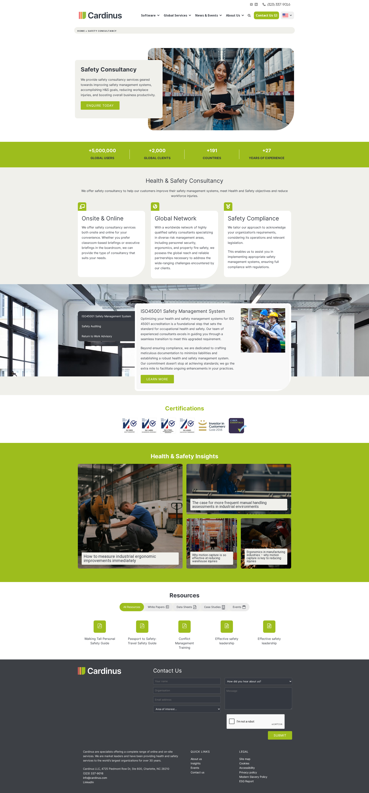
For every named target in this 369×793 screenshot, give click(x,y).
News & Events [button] (206, 15)
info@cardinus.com (95, 777)
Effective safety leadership (226, 641)
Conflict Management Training (184, 643)
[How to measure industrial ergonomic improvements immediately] (130, 516)
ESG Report (246, 781)
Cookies (244, 763)
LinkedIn (88, 782)
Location (287, 15)
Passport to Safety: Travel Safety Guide (142, 641)
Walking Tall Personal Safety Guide (99, 641)
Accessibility (247, 767)
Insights (195, 763)
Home (81, 30)
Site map (244, 759)
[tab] (106, 316)
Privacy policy (248, 772)
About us (196, 759)
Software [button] (148, 15)
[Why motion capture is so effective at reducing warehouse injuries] (211, 543)
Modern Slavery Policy (253, 776)
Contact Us (264, 15)
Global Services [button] (175, 15)
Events (195, 767)
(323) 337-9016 (278, 4)
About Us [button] (233, 15)
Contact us (197, 772)
